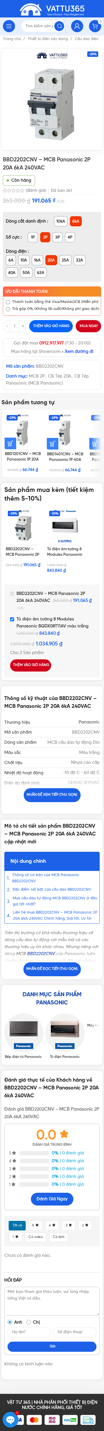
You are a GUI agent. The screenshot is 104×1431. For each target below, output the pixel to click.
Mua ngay (89, 326)
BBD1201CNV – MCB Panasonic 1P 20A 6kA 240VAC (23, 459)
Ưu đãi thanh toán (26, 292)
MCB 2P (37, 376)
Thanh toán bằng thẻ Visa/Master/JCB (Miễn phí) (55, 302)
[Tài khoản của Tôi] (77, 26)
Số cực (13, 237)
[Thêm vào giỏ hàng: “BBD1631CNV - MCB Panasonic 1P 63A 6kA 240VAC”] (95, 444)
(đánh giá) (36, 190)
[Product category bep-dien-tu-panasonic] (23, 1036)
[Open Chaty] (10, 1420)
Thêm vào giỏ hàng (51, 326)
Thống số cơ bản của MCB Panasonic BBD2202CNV (45, 878)
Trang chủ (12, 39)
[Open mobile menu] (9, 26)
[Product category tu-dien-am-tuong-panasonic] (65, 1036)
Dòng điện (17, 251)
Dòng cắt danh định (26, 221)
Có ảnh (58, 1237)
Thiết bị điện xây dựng (48, 39)
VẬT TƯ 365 (18, 1402)
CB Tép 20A (59, 376)
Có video (36, 1237)
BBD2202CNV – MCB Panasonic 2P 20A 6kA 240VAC (22, 554)
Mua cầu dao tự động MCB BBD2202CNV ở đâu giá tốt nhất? (55, 901)
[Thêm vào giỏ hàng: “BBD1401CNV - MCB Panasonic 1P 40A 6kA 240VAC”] (52, 444)
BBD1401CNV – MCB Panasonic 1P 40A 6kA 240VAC (65, 459)
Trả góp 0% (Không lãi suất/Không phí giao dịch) (55, 309)
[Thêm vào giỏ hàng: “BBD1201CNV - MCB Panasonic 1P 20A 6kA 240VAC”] (10, 443)
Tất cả (17, 1225)
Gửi (52, 1346)
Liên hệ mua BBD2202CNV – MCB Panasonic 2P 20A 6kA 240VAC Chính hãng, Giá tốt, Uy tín (55, 916)
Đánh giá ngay (52, 1199)
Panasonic (89, 722)
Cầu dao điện (87, 39)
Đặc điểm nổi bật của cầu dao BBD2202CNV (52, 890)
